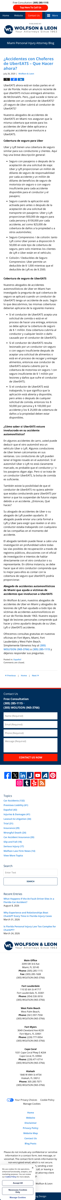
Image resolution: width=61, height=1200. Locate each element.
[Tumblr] (26, 783)
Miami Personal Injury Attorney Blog (30, 28)
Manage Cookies (32, 1103)
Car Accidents (14, 800)
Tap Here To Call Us (30, 7)
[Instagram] (19, 783)
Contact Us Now (30, 757)
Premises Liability (16, 805)
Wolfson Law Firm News (19, 851)
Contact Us (34, 15)
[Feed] (41, 783)
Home (6, 15)
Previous (10, 675)
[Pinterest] (52, 775)
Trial (8, 823)
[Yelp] (34, 783)
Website (18, 15)
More (55, 15)
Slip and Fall (13, 841)
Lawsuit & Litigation (17, 818)
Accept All (18, 1183)
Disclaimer (31, 1122)
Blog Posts (30, 1143)
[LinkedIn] (22, 775)
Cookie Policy (47, 1099)
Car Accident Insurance (19, 837)
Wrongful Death (15, 832)
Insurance (11, 828)
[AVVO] (45, 775)
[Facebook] (7, 775)
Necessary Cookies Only (18, 1191)
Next (35, 675)
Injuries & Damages (17, 814)
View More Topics (13, 855)
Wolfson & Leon (44, 1183)
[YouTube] (37, 775)
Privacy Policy (30, 1128)
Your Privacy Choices (26, 1099)
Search (30, 881)
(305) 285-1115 (41, 649)
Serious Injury (14, 846)
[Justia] (30, 775)
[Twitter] (15, 775)
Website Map (30, 1133)
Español (17, 659)
